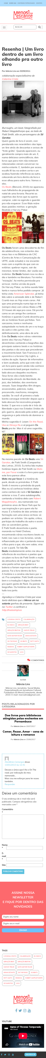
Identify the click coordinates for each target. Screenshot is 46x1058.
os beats (23, 641)
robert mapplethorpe (25, 646)
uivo (21, 652)
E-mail (4, 856)
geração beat (23, 625)
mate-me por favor (14, 636)
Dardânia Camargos (14, 762)
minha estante (30, 636)
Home (6, 3)
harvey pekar (29, 630)
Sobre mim (12, 3)
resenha (10, 646)
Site (4, 865)
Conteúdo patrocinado (26, 3)
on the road (12, 641)
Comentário (4, 810)
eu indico (10, 625)
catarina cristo (13, 619)
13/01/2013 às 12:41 (15, 765)
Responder (10, 784)
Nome (4, 846)
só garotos (12, 652)
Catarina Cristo (10, 79)
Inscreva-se (30, 1054)
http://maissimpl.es (12, 610)
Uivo (4, 425)
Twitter (9, 607)
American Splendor (24, 294)
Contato (39, 3)
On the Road (36, 422)
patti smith (34, 641)
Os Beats (7, 187)
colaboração (29, 619)
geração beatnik (13, 630)
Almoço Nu (15, 425)
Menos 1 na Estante (23, 15)
